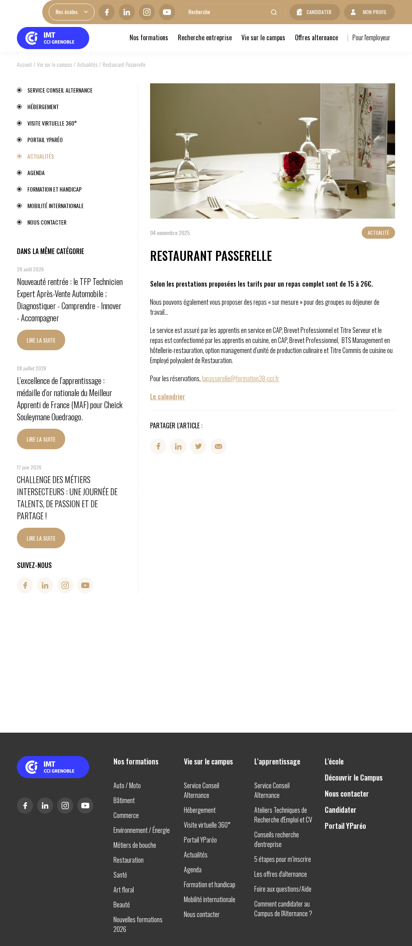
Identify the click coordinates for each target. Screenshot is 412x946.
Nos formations (149, 37)
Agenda (36, 172)
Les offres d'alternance (280, 874)
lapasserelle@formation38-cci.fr (240, 378)
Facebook (107, 12)
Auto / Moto (127, 785)
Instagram (147, 12)
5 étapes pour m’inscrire (282, 859)
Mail (218, 446)
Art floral (123, 889)
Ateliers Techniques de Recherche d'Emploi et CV (283, 814)
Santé (120, 875)
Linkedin (127, 12)
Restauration (128, 860)
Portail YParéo (45, 139)
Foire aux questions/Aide (282, 889)
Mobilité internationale (55, 205)
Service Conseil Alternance (60, 90)
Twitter (198, 446)
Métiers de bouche (134, 845)
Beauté (121, 904)
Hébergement (43, 106)
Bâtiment (124, 800)
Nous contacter (46, 222)
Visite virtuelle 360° (52, 123)
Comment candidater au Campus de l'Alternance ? (283, 908)
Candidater (319, 11)
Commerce (126, 815)
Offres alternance (316, 37)
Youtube (167, 12)
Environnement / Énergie (141, 830)
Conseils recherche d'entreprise (276, 839)
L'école (334, 761)
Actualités (87, 64)
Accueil (24, 64)
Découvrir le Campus (354, 777)
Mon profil (375, 11)
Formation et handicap (54, 189)
